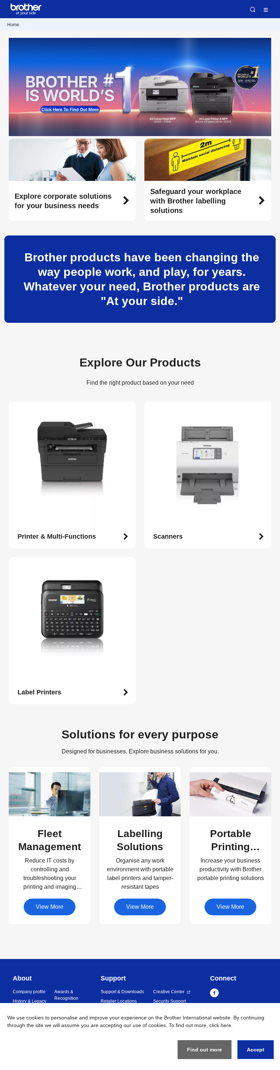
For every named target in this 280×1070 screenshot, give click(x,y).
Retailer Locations (119, 1001)
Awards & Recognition (66, 995)
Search (252, 9)
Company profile (29, 991)
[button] (72, 200)
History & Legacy (29, 1001)
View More (49, 907)
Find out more (204, 1050)
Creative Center (168, 991)
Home (13, 24)
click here (220, 1025)
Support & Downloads (122, 991)
